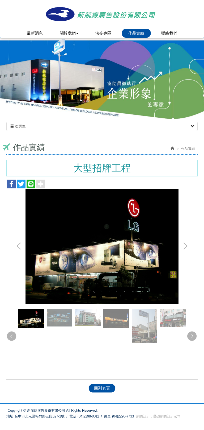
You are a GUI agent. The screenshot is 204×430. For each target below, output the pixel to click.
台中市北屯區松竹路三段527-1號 (40, 416)
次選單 (20, 126)
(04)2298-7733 (123, 416)
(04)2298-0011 (88, 416)
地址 (9, 416)
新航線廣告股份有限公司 (102, 14)
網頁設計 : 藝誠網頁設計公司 (158, 416)
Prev (19, 246)
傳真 (107, 416)
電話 (72, 416)
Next (185, 246)
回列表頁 (102, 388)
